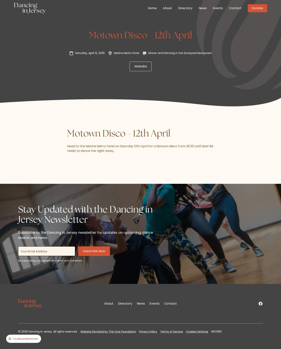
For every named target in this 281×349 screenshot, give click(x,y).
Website (140, 66)
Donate (257, 8)
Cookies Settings (197, 331)
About (167, 8)
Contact (235, 8)
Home (152, 8)
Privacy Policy (148, 331)
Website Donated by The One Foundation (108, 331)
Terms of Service (171, 331)
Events (218, 8)
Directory (185, 8)
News (203, 8)
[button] (23, 339)
